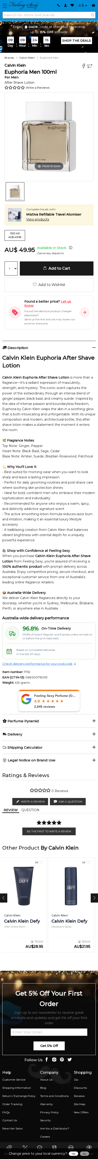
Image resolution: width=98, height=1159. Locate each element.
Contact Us (9, 1120)
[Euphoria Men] (15, 191)
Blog (43, 1087)
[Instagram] (54, 1060)
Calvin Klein (27, 57)
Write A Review (33, 801)
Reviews (79, 1096)
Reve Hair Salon (12, 1128)
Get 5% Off (49, 1046)
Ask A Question (70, 801)
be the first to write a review (49, 831)
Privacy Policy (49, 1112)
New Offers (81, 1112)
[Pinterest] (62, 1060)
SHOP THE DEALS (76, 40)
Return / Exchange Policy (19, 1096)
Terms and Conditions (54, 1096)
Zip (76, 1079)
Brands (9, 57)
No (84, 1153)
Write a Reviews (37, 87)
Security (45, 1120)
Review (11, 810)
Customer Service (13, 1079)
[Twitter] (90, 66)
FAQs (6, 1112)
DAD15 (33, 27)
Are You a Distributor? (54, 1128)
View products (37, 219)
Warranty (46, 1104)
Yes (73, 1153)
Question (30, 810)
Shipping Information (16, 1087)
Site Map (79, 1104)
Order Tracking (12, 1104)
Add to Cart (58, 268)
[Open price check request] (85, 312)
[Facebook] (84, 66)
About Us (46, 1079)
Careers (45, 1136)
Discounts (80, 1087)
